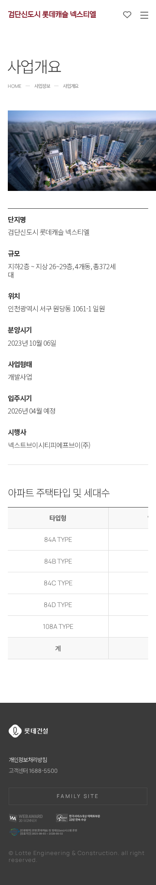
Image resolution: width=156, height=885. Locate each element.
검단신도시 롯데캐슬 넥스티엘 (52, 13)
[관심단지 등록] (127, 14)
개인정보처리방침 (28, 759)
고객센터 (33, 771)
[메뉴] (144, 15)
